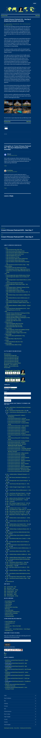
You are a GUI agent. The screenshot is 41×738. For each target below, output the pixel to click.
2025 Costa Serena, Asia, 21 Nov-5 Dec (14, 249)
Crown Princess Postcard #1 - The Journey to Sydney (19, 469)
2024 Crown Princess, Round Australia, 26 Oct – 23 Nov (18, 308)
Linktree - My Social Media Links (11, 366)
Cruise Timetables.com (10, 621)
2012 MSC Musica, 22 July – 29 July (13, 319)
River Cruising (8, 328)
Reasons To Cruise (9, 614)
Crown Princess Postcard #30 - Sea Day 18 (17, 418)
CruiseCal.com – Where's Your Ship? (13, 626)
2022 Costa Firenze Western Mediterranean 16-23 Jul (17, 252)
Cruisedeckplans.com (10, 622)
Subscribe (7, 644)
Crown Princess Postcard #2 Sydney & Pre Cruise (18, 468)
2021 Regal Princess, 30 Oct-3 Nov (13, 310)
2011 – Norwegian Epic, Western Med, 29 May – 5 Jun (17, 576)
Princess (7, 307)
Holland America (8, 322)
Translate (13, 389)
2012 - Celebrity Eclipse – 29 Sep (11, 589)
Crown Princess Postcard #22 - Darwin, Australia (18, 431)
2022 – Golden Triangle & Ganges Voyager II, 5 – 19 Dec (18, 487)
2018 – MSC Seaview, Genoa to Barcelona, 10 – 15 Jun (17, 511)
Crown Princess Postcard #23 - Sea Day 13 (17, 430)
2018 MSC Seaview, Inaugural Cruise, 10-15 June (16, 316)
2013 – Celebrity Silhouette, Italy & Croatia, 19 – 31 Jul (17, 557)
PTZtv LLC (7, 627)
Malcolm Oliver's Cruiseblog (11, 613)
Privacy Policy (7, 367)
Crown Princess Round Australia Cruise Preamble (18, 471)
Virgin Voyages (8, 334)
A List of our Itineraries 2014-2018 (11, 358)
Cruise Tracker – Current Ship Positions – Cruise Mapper (17, 629)
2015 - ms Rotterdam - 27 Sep (10, 592)
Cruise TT (7, 624)
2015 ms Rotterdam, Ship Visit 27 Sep (14, 325)
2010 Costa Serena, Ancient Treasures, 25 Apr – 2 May (17, 264)
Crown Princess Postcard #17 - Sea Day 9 (16, 442)
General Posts (9, 581)
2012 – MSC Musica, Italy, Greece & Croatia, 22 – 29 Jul (17, 567)
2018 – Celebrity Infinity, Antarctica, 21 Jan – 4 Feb (17, 512)
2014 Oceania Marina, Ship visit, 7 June (14, 341)
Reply (6, 165)
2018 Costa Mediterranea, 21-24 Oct (13, 255)
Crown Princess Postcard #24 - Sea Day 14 (17, 428)
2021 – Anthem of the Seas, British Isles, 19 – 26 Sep (17, 498)
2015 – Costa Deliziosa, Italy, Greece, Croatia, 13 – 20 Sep (18, 538)
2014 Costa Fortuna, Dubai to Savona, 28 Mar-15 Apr (17, 258)
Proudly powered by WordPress (25, 728)
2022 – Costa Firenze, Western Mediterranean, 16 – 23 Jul (18, 490)
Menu (34, 3)
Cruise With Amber (9, 610)
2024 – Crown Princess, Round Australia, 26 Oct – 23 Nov (18, 412)
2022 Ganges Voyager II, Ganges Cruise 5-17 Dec (16, 332)
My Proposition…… (8, 354)
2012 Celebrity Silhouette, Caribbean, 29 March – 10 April (18, 305)
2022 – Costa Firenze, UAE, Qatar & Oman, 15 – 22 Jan (17, 493)
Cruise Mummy (8, 604)
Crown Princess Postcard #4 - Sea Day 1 (16, 465)
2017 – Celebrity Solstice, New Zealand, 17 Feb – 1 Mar (17, 524)
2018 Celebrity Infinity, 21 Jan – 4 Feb (14, 288)
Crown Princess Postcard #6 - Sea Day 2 (16, 462)
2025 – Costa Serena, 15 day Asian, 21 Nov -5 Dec (16, 410)
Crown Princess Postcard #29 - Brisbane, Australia (19, 419)
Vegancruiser (8, 605)
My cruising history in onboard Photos (12, 363)
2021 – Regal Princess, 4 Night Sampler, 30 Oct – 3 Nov (18, 495)
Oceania (7, 340)
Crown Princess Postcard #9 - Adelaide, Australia (18, 457)
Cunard (6, 337)
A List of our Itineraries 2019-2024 (11, 360)
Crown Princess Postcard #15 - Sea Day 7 (16, 447)
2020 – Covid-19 (9, 501)
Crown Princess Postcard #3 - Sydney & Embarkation (19, 466)
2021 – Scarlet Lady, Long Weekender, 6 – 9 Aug (16, 499)
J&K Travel (7, 608)
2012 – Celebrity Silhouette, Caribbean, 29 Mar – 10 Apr (18, 570)
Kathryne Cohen (8, 684)
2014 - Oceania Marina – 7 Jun (10, 591)
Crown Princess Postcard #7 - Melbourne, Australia (19, 460)
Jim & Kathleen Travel (10, 601)
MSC (6, 311)
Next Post (38, 15)
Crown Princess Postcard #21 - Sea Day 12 (17, 433)
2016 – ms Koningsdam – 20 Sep (11, 595)
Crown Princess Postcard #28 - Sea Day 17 (17, 421)
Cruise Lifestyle (8, 602)
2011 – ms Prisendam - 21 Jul (10, 586)
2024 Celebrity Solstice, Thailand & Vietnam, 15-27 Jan (17, 287)
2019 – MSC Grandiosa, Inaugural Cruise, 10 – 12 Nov (17, 503)
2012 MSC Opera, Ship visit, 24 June (13, 320)
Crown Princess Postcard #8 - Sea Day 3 (16, 459)
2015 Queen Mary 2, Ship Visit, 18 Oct (14, 338)
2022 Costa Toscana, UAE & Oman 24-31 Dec (15, 251)
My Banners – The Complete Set (11, 364)
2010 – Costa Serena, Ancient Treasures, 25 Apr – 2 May (18, 578)
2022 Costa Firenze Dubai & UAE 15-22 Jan (15, 254)
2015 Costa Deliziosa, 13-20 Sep (12, 257)
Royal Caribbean (8, 266)
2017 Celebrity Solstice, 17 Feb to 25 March (15, 290)
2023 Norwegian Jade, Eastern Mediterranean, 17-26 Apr (18, 275)
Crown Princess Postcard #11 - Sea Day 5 (16, 454)
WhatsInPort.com (9, 630)
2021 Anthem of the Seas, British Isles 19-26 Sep (16, 267)
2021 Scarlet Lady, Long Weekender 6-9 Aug (15, 335)
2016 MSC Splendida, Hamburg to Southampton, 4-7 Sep (18, 317)
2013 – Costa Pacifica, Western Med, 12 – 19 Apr (16, 562)
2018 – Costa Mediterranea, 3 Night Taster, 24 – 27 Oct (17, 509)
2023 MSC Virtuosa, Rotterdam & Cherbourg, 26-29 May (18, 313)
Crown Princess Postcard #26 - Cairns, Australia (18, 425)
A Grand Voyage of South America (12, 611)
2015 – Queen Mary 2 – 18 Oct (10, 594)
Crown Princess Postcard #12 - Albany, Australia (18, 453)
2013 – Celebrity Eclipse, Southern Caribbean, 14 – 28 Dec (18, 554)
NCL (6, 273)
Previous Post (4, 15)
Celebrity (7, 285)
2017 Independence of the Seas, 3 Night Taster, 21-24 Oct (18, 269)
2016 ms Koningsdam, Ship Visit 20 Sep (14, 323)
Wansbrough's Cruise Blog (8, 728)
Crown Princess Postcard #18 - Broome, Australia (18, 440)
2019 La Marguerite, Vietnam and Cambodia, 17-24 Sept (17, 329)
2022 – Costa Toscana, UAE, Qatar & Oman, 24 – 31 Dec (17, 483)
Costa (6, 248)
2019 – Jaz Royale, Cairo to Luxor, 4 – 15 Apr (15, 508)
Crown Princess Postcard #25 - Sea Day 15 (17, 427)
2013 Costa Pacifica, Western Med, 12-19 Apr (15, 260)
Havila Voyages (8, 343)
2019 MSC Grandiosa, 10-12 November (14, 314)
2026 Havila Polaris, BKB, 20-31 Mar (13, 344)
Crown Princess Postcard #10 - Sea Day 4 (16, 456)
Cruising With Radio (9, 616)
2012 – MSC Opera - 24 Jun (9, 588)
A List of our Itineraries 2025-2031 (11, 361)
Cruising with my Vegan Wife (10, 355)
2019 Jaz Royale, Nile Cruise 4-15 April (14, 331)
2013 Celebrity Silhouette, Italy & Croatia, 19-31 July (16, 300)
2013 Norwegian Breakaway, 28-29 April (14, 282)
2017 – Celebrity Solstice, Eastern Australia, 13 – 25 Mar (18, 517)
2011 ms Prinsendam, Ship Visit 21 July (14, 326)
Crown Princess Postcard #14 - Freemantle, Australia (19, 448)
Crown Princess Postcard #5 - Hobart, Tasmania (18, 463)
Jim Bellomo (10, 170)
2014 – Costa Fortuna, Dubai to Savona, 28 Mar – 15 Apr (18, 551)
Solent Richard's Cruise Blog (11, 607)
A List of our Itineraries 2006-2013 (11, 357)
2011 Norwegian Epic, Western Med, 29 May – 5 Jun (17, 284)
